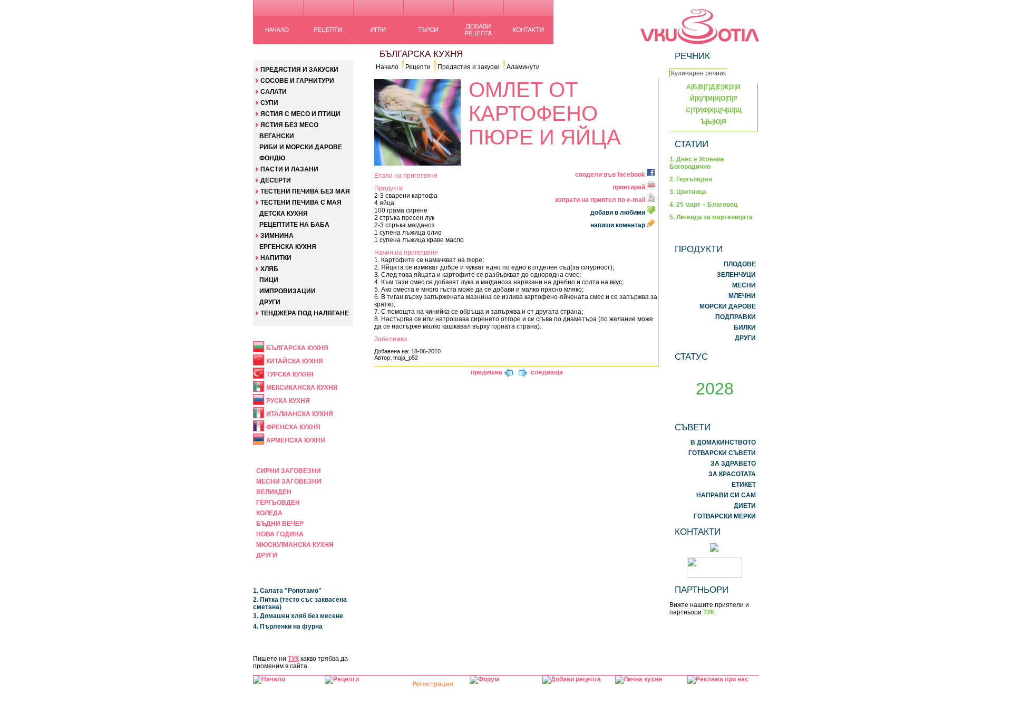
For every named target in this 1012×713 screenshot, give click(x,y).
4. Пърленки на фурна (288, 626)
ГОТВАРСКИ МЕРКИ (725, 516)
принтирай (629, 187)
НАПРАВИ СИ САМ (726, 495)
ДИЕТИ (745, 505)
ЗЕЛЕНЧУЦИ (736, 274)
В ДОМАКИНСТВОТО (723, 442)
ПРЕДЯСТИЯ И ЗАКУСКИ (299, 69)
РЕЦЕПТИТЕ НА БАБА (294, 224)
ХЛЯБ (269, 269)
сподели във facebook (611, 174)
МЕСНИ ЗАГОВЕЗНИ (289, 481)
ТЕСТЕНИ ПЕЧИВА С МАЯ (301, 202)
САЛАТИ (273, 91)
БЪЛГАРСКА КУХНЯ (297, 348)
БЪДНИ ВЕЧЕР (280, 523)
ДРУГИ (269, 302)
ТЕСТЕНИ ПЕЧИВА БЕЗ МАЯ (305, 191)
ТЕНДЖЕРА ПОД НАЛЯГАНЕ (304, 313)
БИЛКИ (745, 327)
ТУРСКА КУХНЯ (290, 374)
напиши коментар (618, 225)
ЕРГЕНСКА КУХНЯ (287, 246)
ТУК (293, 658)
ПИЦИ (268, 280)
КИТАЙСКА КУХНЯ (294, 361)
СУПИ (269, 103)
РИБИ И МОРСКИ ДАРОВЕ (300, 147)
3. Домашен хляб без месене (298, 616)
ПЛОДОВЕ (740, 264)
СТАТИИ (691, 144)
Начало (387, 67)
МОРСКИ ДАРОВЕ (727, 306)
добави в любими (618, 212)
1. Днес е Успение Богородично (696, 163)
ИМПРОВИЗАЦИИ (287, 291)
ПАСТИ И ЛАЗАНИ (289, 169)
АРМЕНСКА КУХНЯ (295, 440)
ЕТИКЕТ (744, 484)
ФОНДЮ (272, 158)
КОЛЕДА (269, 513)
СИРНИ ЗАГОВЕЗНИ (288, 471)
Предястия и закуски (468, 67)
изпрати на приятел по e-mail (601, 200)
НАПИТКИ (275, 258)
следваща (547, 372)
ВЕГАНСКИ (276, 136)
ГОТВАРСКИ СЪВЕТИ (722, 453)
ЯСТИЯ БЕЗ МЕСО (289, 125)
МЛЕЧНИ (742, 296)
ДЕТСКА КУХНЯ (283, 213)
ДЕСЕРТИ (275, 180)
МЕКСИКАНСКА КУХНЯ (302, 387)
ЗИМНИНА (277, 235)
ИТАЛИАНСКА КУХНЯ (299, 414)
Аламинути (523, 67)
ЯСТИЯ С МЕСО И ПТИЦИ (300, 114)
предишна (486, 372)
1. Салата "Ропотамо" (287, 590)
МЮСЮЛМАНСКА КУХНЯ (295, 544)
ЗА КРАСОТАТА (732, 474)
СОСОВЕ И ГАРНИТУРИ (297, 80)
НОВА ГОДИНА (280, 534)
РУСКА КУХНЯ (288, 400)
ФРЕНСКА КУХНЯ (293, 427)
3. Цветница (687, 192)
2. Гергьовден (690, 179)
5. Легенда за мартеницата (711, 217)
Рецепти (418, 67)
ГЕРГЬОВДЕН (278, 502)
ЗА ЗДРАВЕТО (733, 463)
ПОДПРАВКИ (735, 317)
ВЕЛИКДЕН (273, 492)
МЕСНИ (744, 285)
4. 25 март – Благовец (703, 204)
